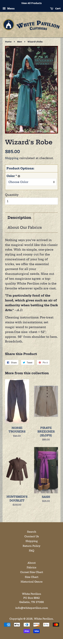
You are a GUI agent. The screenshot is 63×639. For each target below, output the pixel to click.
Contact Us (31, 536)
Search (31, 531)
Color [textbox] (22, 176)
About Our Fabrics (25, 227)
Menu (11, 8)
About (32, 562)
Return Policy (31, 545)
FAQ (31, 550)
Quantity (12, 194)
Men (19, 41)
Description (19, 217)
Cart (57, 8)
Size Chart (31, 577)
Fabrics (31, 567)
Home (8, 41)
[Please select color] (19, 176)
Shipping (11, 158)
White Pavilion (43, 618)
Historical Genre (32, 581)
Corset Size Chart (31, 572)
